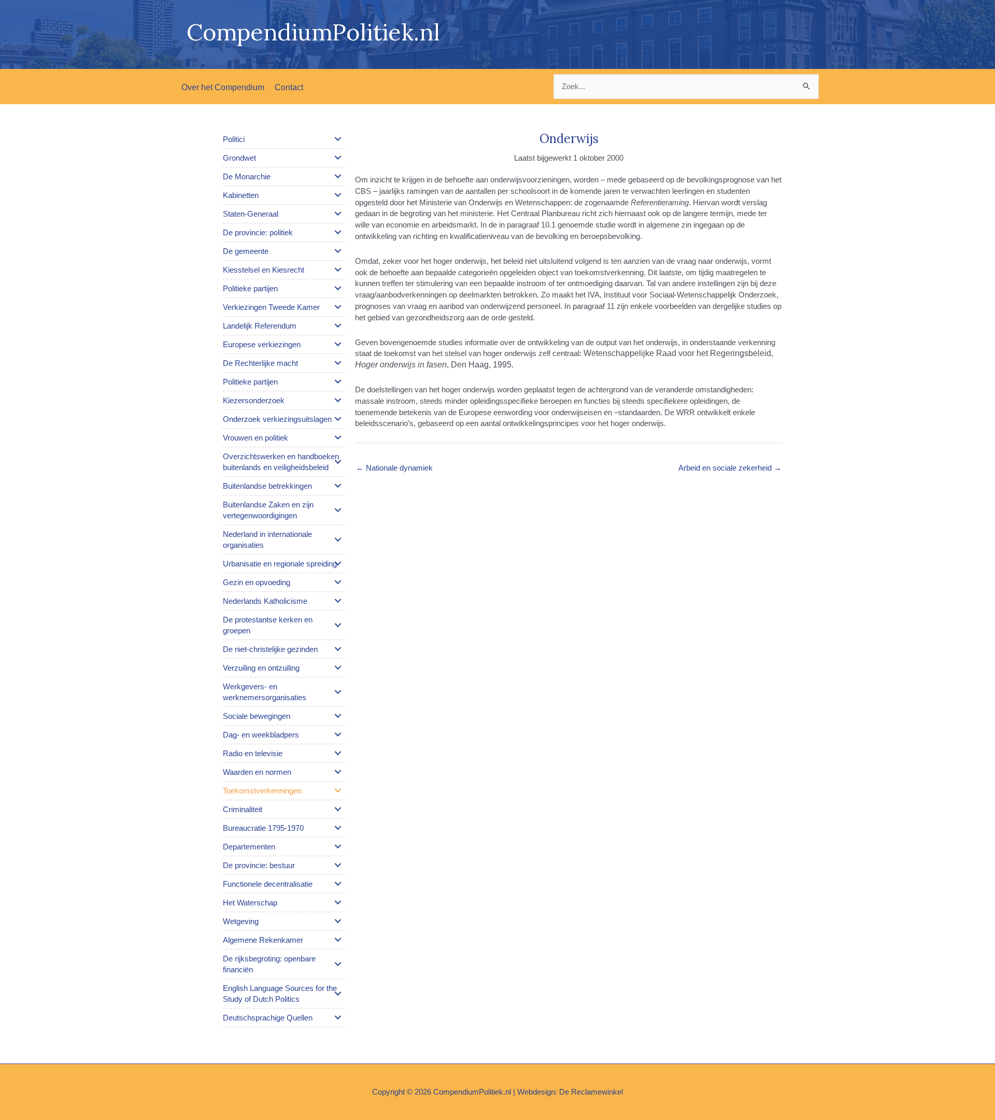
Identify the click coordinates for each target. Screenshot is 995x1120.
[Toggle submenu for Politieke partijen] (337, 288)
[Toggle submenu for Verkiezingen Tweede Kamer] (337, 306)
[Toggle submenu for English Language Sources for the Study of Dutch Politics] (337, 993)
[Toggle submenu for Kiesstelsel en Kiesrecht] (337, 269)
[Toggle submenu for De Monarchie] (337, 176)
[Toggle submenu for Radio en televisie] (337, 753)
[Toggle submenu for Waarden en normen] (337, 771)
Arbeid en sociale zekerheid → (729, 467)
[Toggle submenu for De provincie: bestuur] (337, 865)
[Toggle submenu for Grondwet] (337, 157)
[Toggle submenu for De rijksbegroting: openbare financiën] (337, 964)
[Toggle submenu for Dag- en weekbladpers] (337, 734)
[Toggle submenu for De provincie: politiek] (337, 232)
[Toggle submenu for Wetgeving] (337, 921)
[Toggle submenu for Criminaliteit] (337, 809)
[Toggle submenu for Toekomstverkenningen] (337, 790)
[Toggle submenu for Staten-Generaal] (337, 213)
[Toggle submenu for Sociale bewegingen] (337, 715)
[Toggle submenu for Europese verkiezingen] (337, 344)
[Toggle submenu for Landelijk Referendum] (337, 325)
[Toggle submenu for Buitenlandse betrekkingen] (337, 485)
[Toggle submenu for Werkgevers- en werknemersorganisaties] (337, 691)
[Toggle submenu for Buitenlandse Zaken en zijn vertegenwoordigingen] (337, 510)
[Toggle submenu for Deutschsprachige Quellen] (337, 1017)
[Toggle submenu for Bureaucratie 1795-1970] (337, 827)
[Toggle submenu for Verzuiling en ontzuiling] (337, 667)
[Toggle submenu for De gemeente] (337, 250)
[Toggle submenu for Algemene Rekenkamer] (337, 939)
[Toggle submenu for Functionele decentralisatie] (337, 883)
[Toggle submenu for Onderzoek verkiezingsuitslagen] (337, 418)
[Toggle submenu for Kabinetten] (337, 194)
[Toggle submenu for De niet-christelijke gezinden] (337, 648)
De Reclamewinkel (591, 1091)
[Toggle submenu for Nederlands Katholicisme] (337, 600)
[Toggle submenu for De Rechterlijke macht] (337, 362)
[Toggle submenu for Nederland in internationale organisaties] (337, 539)
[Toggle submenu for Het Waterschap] (337, 902)
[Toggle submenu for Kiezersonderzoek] (337, 400)
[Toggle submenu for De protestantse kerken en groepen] (337, 625)
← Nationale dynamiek (394, 467)
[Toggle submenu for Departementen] (337, 846)
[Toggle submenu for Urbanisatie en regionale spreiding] (337, 563)
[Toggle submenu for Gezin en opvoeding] (337, 582)
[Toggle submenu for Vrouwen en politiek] (337, 437)
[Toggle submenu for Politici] (337, 138)
